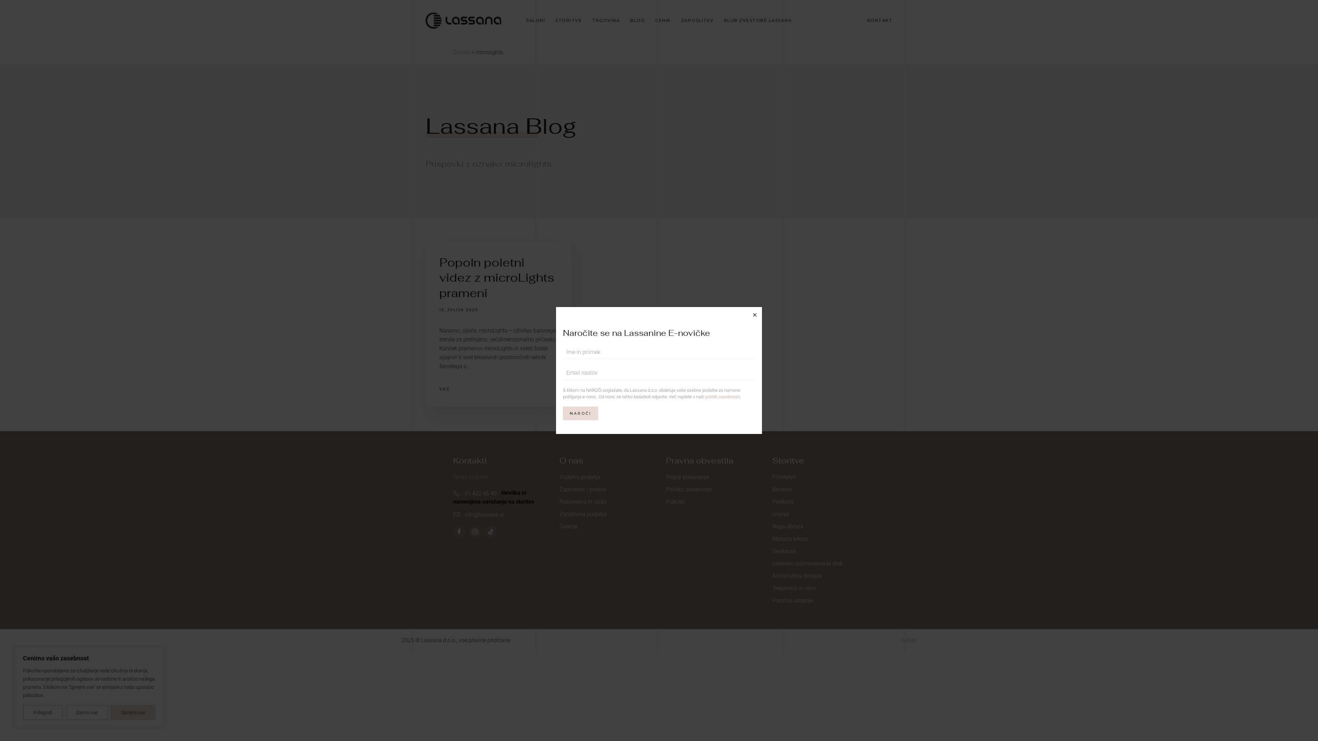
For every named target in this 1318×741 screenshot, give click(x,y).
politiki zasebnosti (722, 396)
